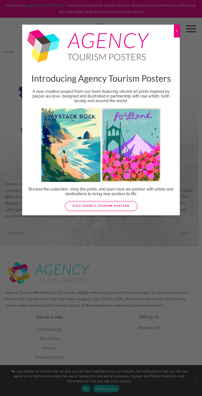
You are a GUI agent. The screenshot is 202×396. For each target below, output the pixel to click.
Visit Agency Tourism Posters (100, 205)
